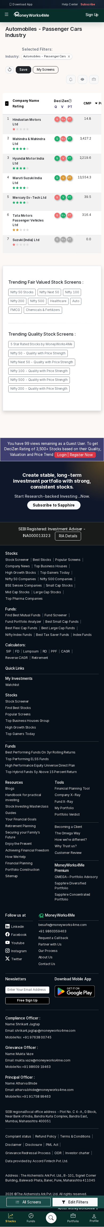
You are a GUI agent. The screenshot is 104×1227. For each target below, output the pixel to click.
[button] (46, 56)
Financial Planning (19, 863)
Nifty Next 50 (49, 292)
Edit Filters (77, 1202)
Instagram (19, 951)
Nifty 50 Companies (20, 579)
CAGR (65, 651)
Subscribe (88, 4)
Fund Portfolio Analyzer (23, 622)
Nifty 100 (72, 292)
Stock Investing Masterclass (26, 806)
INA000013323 (36, 535)
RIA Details (68, 536)
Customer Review (68, 853)
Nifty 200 (17, 301)
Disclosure (33, 1145)
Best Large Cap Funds (58, 628)
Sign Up (92, 15)
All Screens (31, 1202)
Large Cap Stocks (47, 592)
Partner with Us (50, 944)
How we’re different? (71, 840)
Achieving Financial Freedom (27, 850)
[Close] (69, 56)
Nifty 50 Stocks (22, 292)
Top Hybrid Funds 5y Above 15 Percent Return (41, 772)
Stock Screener (17, 560)
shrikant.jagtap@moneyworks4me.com (45, 1031)
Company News (17, 566)
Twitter (16, 959)
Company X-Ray (67, 795)
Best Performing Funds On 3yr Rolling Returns (40, 752)
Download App (22, 4)
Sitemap (11, 876)
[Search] (51, 1218)
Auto (75, 301)
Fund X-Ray (64, 802)
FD (17, 651)
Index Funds (82, 635)
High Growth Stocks (20, 573)
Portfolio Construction (22, 870)
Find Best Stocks (18, 708)
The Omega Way (67, 833)
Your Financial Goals (20, 819)
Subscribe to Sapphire (54, 505)
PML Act (52, 1145)
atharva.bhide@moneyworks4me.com (44, 1090)
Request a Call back (53, 938)
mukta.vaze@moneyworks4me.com (42, 1060)
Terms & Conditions (75, 1136)
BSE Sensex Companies (23, 585)
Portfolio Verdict (67, 814)
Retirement (40, 658)
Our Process (48, 951)
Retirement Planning (20, 826)
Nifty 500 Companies (56, 579)
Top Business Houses (50, 566)
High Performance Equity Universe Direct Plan (40, 765)
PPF (54, 651)
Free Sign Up (27, 1000)
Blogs (9, 788)
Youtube (17, 943)
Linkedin (17, 927)
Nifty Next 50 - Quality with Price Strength (41, 362)
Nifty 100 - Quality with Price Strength (39, 371)
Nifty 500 (37, 301)
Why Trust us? (66, 846)
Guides (10, 813)
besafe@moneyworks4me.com (62, 925)
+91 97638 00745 (36, 1037)
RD (45, 651)
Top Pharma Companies (23, 598)
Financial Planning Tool (72, 788)
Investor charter (77, 1153)
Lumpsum (30, 651)
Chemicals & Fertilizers (43, 310)
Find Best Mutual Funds (23, 615)
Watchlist (12, 685)
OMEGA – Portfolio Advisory (76, 877)
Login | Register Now (75, 455)
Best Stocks (42, 560)
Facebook (19, 935)
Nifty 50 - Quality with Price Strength (38, 353)
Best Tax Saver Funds (52, 635)
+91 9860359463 (52, 931)
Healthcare (58, 301)
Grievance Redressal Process (27, 1153)
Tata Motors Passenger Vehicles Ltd (28, 220)
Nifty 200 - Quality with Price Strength (38, 389)
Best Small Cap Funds (61, 622)
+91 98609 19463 (36, 1067)
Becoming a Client (68, 827)
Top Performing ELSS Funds (27, 759)
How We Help (15, 857)
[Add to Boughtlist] (94, 79)
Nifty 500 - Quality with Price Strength (39, 380)
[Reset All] (9, 69)
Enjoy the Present (18, 844)
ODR (58, 1153)
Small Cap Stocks (59, 585)
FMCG (15, 310)
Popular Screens (68, 560)
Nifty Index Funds (18, 635)
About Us (45, 957)
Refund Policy (45, 1136)
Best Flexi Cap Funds (21, 628)
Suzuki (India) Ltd (26, 240)
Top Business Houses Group (27, 721)
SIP (8, 651)
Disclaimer (13, 1145)
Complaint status (18, 1136)
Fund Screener (56, 615)
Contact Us (46, 964)
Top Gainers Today (55, 573)
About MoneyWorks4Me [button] (76, 1208)
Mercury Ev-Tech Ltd (29, 198)
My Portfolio (64, 808)
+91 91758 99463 (36, 1096)
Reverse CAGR (16, 658)
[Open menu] (6, 15)
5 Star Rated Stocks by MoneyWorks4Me (41, 344)
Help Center (70, 4)
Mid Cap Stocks (17, 592)
